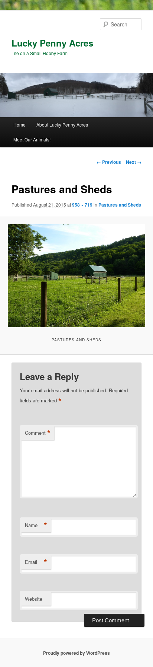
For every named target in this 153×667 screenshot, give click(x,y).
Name (36, 525)
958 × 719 (82, 204)
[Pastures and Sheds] (76, 275)
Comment (38, 433)
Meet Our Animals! (32, 139)
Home (19, 124)
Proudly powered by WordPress (76, 653)
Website (33, 598)
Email (36, 562)
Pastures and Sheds (119, 204)
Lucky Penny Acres (52, 42)
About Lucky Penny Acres (62, 124)
